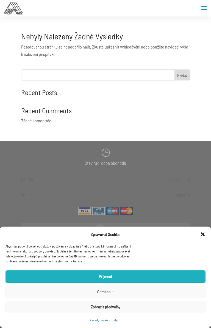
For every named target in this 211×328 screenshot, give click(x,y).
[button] (203, 234)
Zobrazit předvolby (105, 306)
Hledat (182, 75)
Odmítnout (105, 291)
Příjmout (105, 276)
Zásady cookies (100, 320)
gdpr (116, 320)
